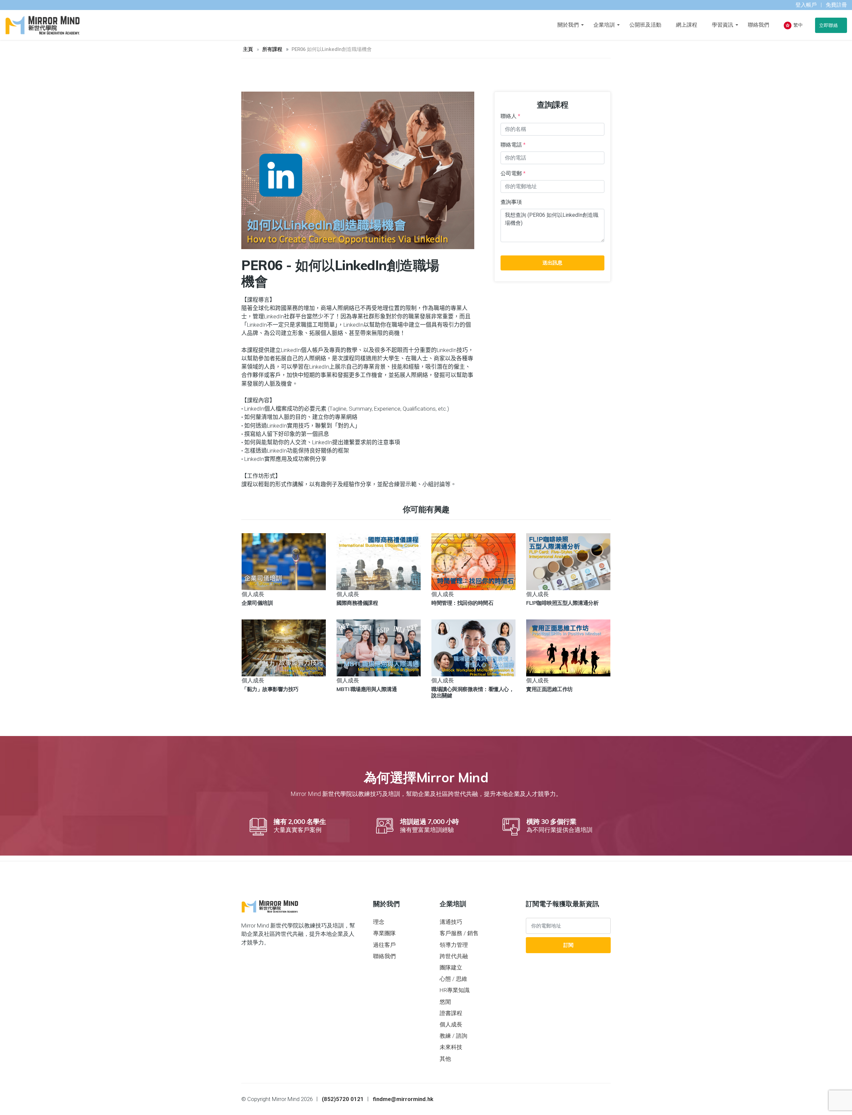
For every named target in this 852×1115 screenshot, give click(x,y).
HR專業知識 (455, 990)
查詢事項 (511, 202)
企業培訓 (604, 25)
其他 (445, 1058)
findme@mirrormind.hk (403, 1099)
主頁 (248, 49)
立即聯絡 (829, 25)
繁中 (797, 25)
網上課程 (686, 25)
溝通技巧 (451, 922)
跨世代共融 (454, 956)
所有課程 (272, 49)
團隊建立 (451, 967)
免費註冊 (836, 5)
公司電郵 (513, 173)
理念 (378, 922)
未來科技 (451, 1047)
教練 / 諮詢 (453, 1035)
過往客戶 (384, 944)
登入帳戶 (806, 5)
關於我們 (568, 25)
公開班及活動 (645, 25)
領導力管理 (454, 944)
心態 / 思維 (453, 978)
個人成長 (451, 1024)
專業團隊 (384, 933)
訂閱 (568, 945)
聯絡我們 (758, 25)
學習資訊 (722, 25)
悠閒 (445, 1001)
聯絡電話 (513, 145)
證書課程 (451, 1013)
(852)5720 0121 (343, 1099)
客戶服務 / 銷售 (459, 933)
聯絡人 (510, 116)
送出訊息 (552, 263)
